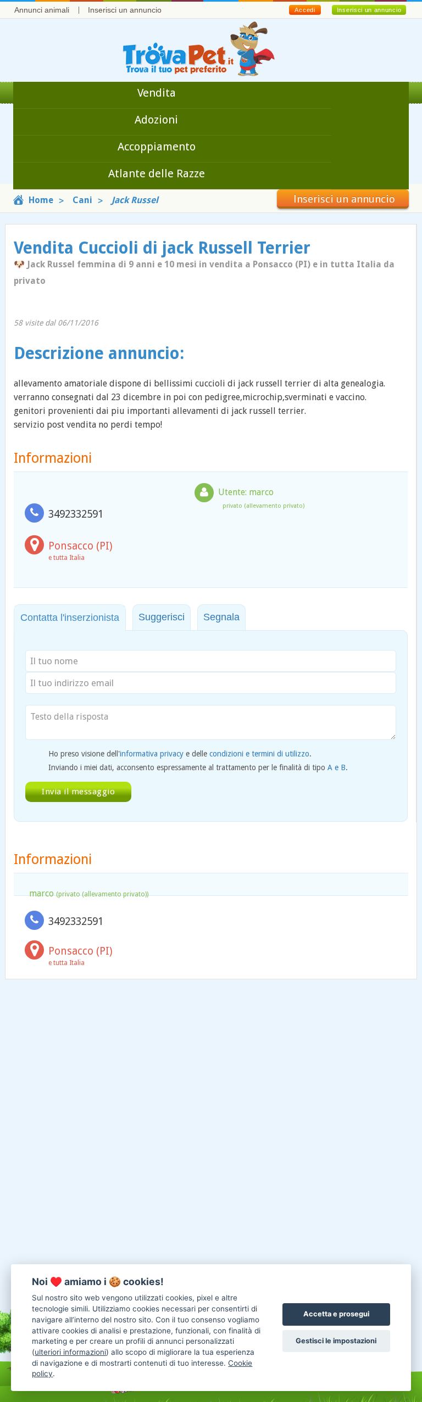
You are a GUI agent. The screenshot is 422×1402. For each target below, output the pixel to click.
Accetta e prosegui (336, 1314)
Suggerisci (161, 617)
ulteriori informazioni (70, 1352)
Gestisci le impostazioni (336, 1341)
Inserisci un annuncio (125, 9)
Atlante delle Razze (156, 173)
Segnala (221, 617)
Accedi (305, 10)
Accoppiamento (157, 146)
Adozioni (156, 119)
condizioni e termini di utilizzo (259, 753)
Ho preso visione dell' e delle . (180, 753)
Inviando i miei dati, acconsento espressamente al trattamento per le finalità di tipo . (198, 767)
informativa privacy (152, 753)
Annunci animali (41, 9)
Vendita (156, 92)
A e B (336, 767)
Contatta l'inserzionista (69, 617)
